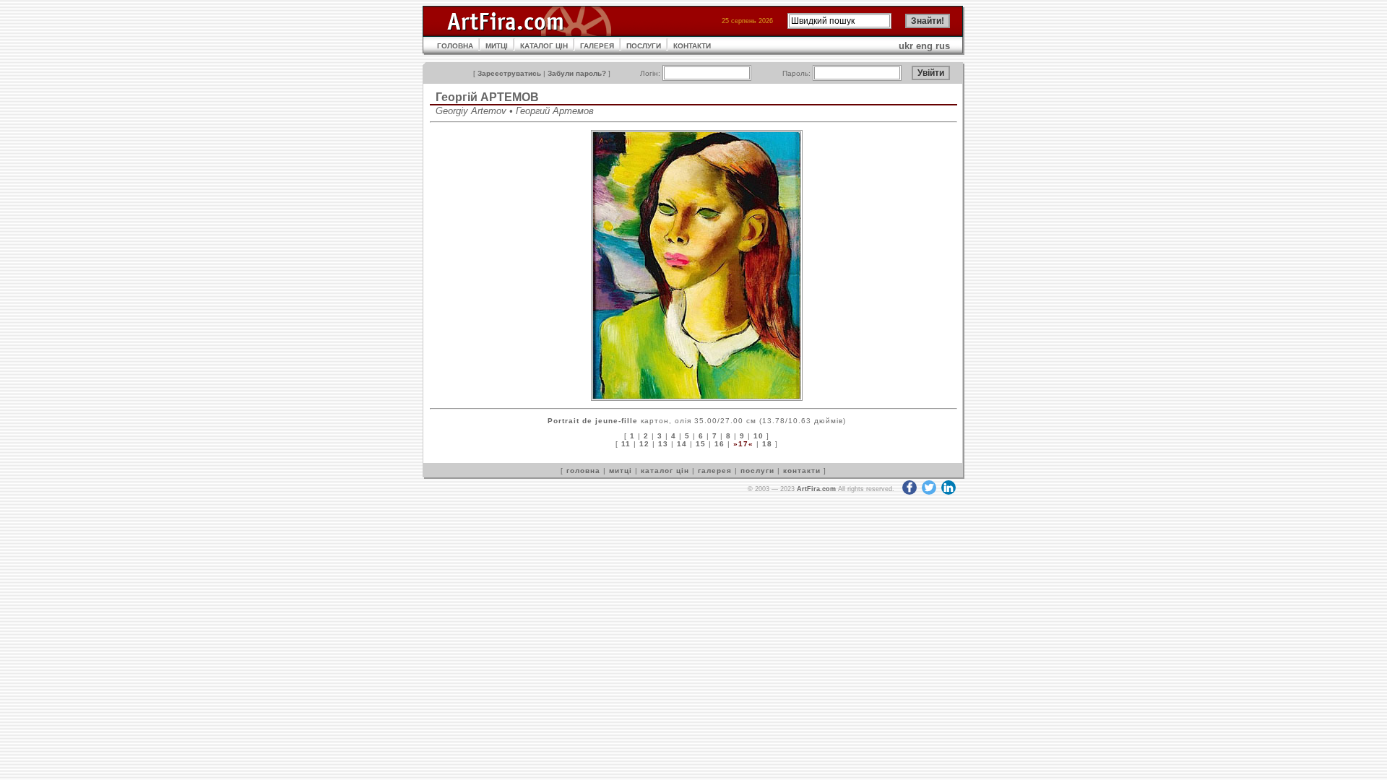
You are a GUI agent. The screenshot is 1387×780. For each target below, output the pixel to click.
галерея (715, 470)
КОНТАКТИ (692, 46)
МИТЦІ (496, 46)
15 (701, 444)
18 (767, 444)
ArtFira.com (816, 489)
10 (758, 436)
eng (924, 45)
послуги (757, 470)
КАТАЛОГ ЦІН (544, 46)
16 (719, 444)
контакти (802, 470)
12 (644, 444)
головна (583, 470)
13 (663, 444)
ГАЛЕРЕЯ (597, 46)
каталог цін (665, 470)
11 (626, 444)
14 (682, 444)
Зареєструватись (509, 73)
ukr (906, 45)
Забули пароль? (577, 73)
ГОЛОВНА (455, 46)
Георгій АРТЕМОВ (487, 97)
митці (620, 470)
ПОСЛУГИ (643, 46)
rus (943, 45)
